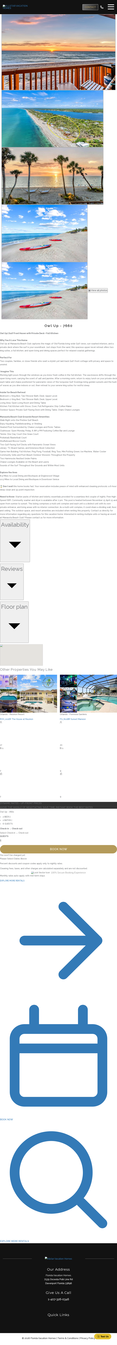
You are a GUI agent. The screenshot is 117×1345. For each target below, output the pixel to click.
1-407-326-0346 (58, 1299)
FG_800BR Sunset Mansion (73, 719)
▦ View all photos (97, 290)
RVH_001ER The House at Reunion (16, 719)
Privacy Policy (87, 1338)
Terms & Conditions (68, 1338)
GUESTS (4, 836)
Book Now (58, 849)
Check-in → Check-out (11, 828)
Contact (90, 7)
